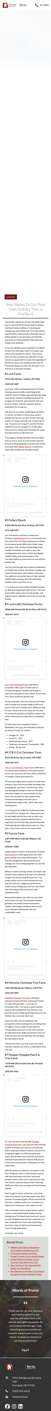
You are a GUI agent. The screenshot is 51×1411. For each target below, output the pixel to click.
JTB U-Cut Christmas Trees (16, 767)
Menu (46, 5)
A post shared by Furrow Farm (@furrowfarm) (25, 975)
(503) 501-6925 (21, 1390)
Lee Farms (9, 389)
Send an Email (20, 1396)
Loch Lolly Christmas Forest (16, 684)
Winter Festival (24, 446)
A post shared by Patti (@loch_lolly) (25, 675)
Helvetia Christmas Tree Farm (17, 998)
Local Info (11, 297)
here (21, 727)
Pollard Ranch (19, 538)
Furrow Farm (10, 854)
